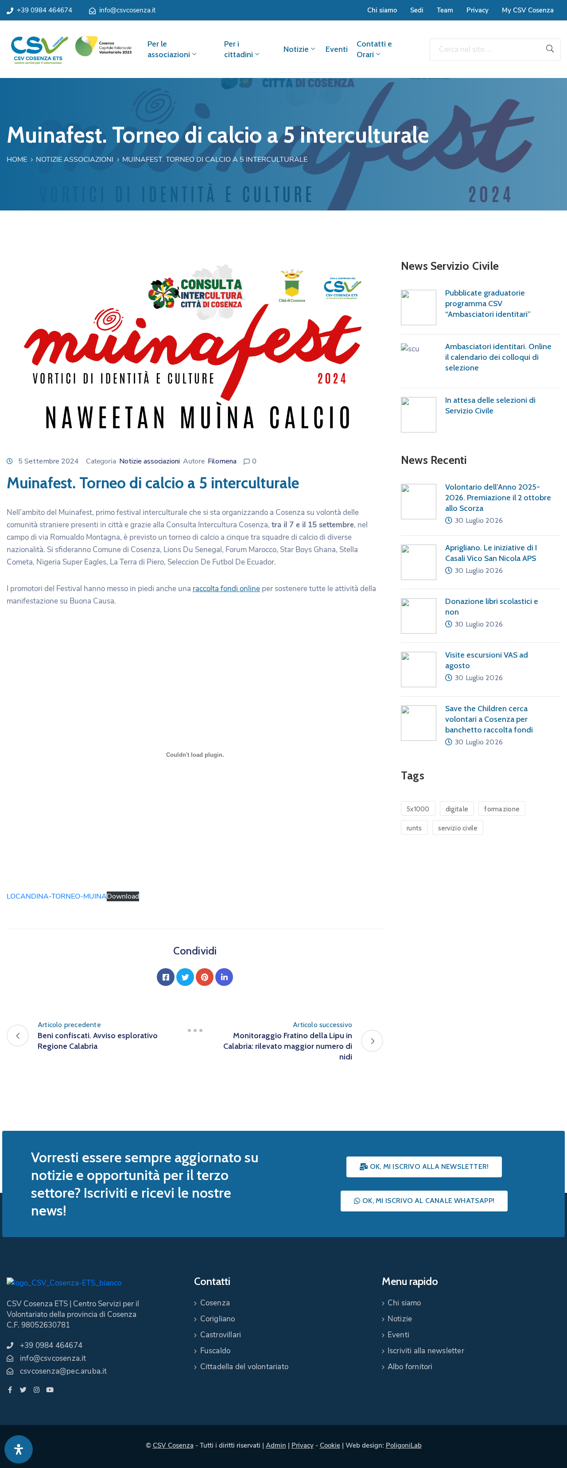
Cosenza (215, 1303)
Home (17, 159)
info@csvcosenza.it (127, 10)
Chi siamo (382, 10)
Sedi (416, 10)
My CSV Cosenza (528, 10)
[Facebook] (166, 977)
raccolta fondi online (226, 589)
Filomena (222, 461)
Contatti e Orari (374, 49)
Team (445, 10)
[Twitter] (185, 977)
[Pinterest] (205, 977)
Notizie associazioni (74, 159)
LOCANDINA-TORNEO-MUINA (57, 896)
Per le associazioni (169, 49)
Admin (276, 1445)
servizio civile (458, 828)
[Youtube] (50, 1389)
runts (414, 828)
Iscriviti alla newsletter (426, 1351)
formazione (502, 809)
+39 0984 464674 (44, 10)
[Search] (550, 50)
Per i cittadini (238, 49)
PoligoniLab (404, 1445)
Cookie (330, 1445)
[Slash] (195, 1030)
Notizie (296, 49)
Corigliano (217, 1319)
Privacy (477, 10)
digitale (457, 809)
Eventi (337, 49)
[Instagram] (36, 1389)
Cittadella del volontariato (244, 1367)
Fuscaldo (215, 1351)
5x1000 (418, 809)
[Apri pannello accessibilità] (18, 1449)
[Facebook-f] (10, 1389)
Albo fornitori (410, 1367)
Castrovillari (220, 1335)
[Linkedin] (224, 977)
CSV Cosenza (173, 1445)
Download (123, 896)
